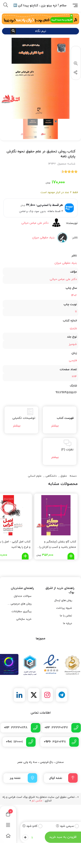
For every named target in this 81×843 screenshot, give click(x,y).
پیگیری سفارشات (21, 611)
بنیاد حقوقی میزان (65, 263)
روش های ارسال (63, 600)
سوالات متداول (23, 596)
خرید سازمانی (24, 619)
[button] (74, 63)
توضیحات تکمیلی (23, 418)
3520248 (55, 742)
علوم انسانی (35, 476)
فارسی (73, 360)
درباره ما (67, 623)
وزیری (73, 328)
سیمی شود (67, 826)
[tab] (59, 419)
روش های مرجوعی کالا (19, 604)
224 (74, 377)
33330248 (15, 728)
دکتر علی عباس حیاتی (34, 223)
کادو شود (31, 826)
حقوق (64, 476)
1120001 (14, 742)
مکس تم (37, 800)
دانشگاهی (51, 476)
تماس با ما (66, 616)
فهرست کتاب (65, 418)
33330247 (56, 728)
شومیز (73, 344)
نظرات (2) (67, 450)
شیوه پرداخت (64, 608)
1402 (74, 295)
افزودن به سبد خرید (62, 837)
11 (76, 312)
